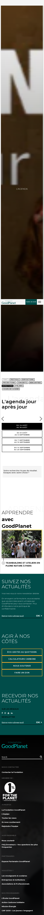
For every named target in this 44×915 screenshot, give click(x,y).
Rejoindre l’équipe (10, 826)
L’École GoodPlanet (10, 898)
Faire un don (31, 302)
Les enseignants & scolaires (14, 876)
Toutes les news (9, 818)
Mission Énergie (9, 906)
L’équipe (5, 814)
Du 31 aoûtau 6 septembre (22, 434)
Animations (7, 386)
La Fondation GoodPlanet (13, 810)
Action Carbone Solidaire (13, 902)
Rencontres (35, 383)
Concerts (22, 383)
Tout (5, 379)
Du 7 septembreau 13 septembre (22, 441)
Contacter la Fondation (12, 772)
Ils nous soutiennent (11, 822)
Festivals (15, 379)
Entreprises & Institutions (13, 880)
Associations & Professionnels (15, 884)
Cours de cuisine (11, 389)
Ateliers (19, 386)
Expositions (28, 379)
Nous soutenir (8, 840)
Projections (9, 383)
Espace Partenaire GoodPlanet (16, 861)
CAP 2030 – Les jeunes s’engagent (17, 911)
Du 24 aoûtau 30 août (22, 426)
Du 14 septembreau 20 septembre (22, 449)
